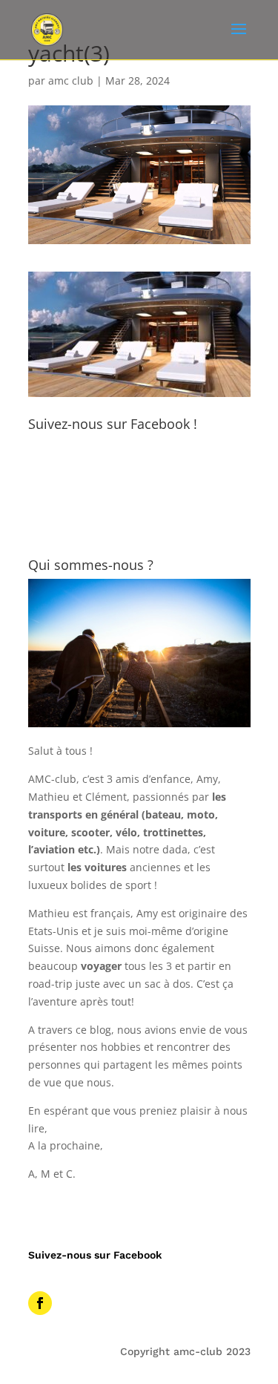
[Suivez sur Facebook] (40, 1303)
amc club (70, 80)
